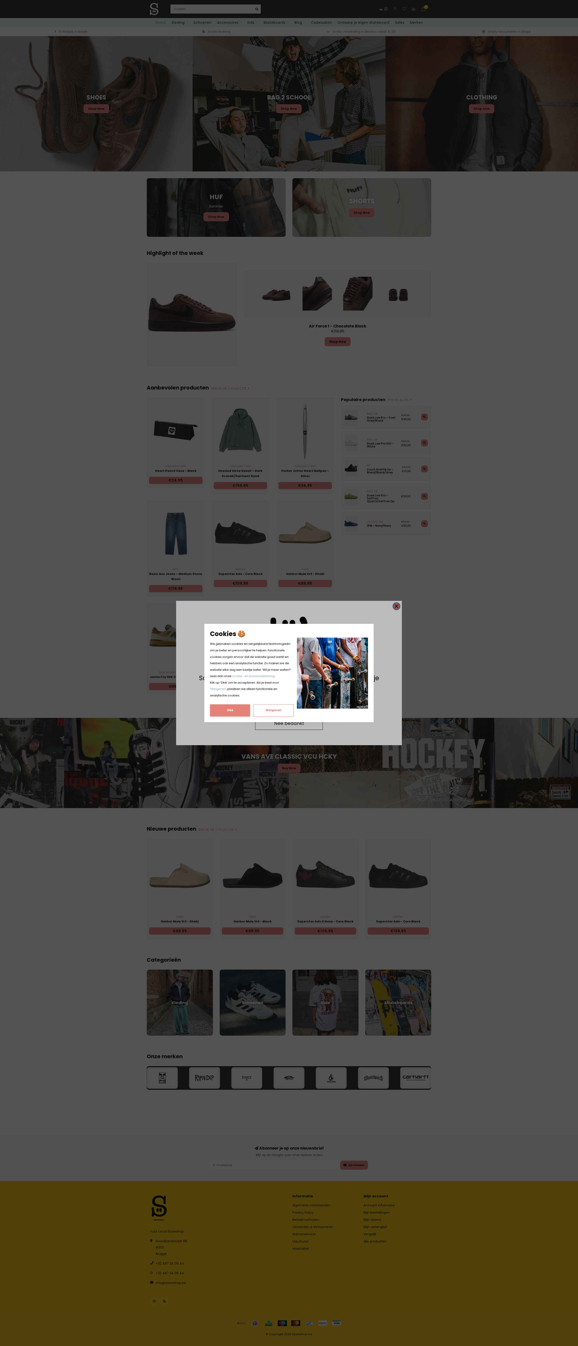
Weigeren (218, 689)
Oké (230, 710)
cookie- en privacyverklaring (253, 676)
